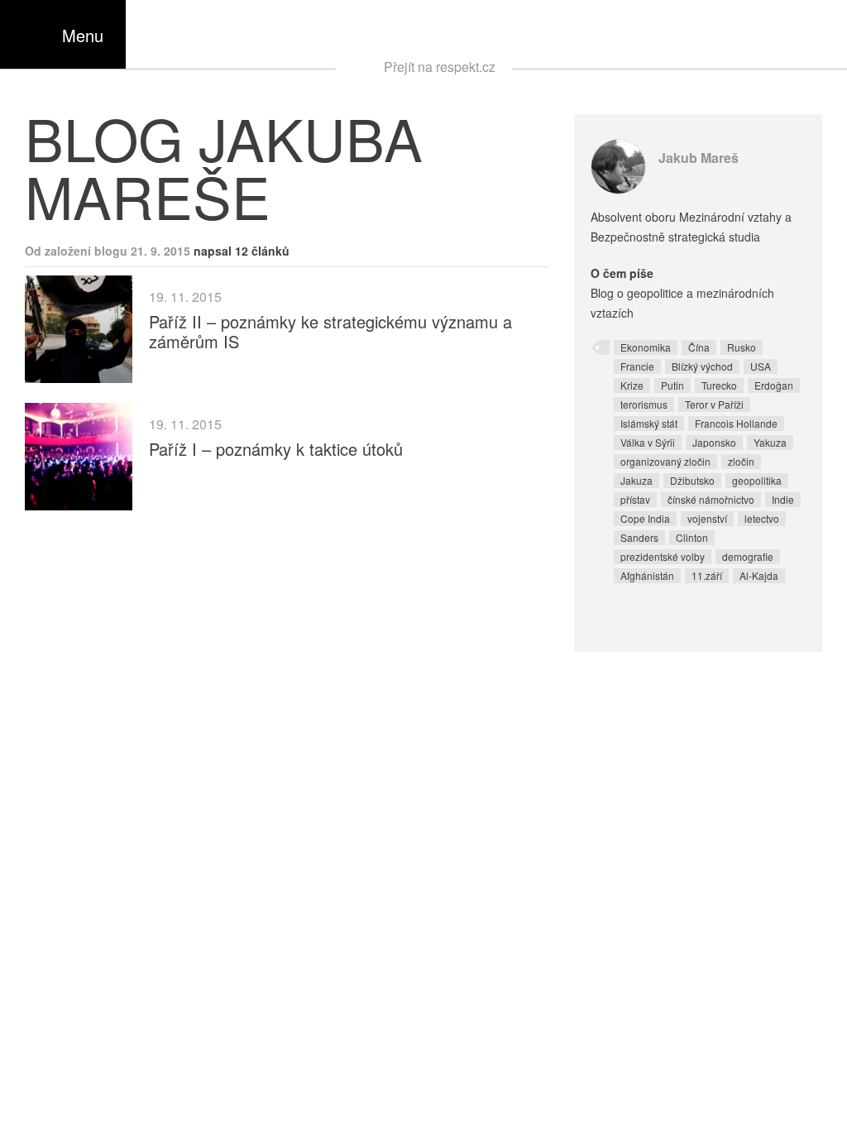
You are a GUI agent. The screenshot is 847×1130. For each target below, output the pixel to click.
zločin (741, 461)
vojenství (707, 518)
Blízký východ (702, 366)
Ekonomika (645, 347)
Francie (637, 366)
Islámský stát (648, 423)
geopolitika (757, 480)
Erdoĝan (773, 385)
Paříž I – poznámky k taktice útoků (276, 449)
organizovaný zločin (665, 461)
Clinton (692, 537)
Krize (632, 385)
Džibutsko (692, 480)
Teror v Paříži (714, 404)
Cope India (645, 518)
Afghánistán (647, 575)
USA (760, 366)
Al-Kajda (758, 575)
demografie (747, 556)
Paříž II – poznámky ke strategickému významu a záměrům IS (330, 331)
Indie (783, 499)
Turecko (719, 385)
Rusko (741, 347)
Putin (672, 385)
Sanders (639, 537)
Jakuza (636, 480)
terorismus (644, 404)
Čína (699, 347)
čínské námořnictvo (711, 499)
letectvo (761, 518)
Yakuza (770, 442)
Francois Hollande (736, 423)
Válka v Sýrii (647, 442)
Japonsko (714, 442)
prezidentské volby (662, 556)
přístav (635, 499)
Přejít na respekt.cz (439, 66)
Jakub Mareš (698, 157)
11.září (706, 575)
